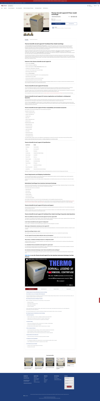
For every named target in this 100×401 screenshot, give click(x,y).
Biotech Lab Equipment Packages (28, 8)
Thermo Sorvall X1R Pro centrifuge (70, 365)
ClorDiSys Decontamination (57, 379)
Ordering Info (46, 379)
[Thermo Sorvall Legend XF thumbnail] (25, 34)
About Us (5, 8)
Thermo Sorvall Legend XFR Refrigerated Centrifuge (28, 368)
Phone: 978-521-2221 (27, 380)
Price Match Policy (71, 23)
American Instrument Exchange (70, 366)
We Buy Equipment (56, 378)
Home (2, 8)
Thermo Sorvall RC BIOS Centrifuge (60, 368)
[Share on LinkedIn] (74, 16)
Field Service (35, 377)
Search (35, 380)
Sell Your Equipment (36, 378)
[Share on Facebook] (71, 16)
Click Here (54, 398)
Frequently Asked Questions (33, 39)
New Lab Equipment (19, 8)
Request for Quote (36, 379)
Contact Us (45, 380)
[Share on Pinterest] (76, 16)
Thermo (25, 369)
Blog (44, 378)
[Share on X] (73, 16)
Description (26, 39)
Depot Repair (56, 377)
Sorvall (57, 369)
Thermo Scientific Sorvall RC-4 (50, 368)
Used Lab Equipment (11, 8)
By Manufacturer (45, 8)
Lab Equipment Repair (38, 8)
